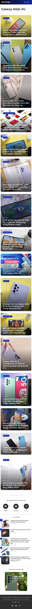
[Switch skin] (25, 2)
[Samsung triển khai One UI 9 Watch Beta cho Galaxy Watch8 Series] (5, 551)
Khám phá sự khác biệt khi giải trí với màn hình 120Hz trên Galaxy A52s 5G (15, 151)
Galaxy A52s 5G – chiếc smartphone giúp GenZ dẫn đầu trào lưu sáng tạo (16, 103)
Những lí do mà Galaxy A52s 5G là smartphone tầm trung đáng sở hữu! (16, 306)
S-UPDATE (16, 599)
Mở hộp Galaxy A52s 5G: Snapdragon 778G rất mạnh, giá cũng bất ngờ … (15, 330)
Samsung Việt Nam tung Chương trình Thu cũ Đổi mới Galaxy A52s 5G (14, 271)
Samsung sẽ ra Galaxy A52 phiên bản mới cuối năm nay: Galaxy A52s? (15, 485)
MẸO (18, 602)
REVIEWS (14, 602)
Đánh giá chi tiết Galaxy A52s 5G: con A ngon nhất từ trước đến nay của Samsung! (15, 245)
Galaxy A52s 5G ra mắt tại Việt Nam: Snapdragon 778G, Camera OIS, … (15, 401)
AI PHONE (26, 599)
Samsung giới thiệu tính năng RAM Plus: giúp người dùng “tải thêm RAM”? (15, 425)
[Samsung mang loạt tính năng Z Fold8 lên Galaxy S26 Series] (5, 524)
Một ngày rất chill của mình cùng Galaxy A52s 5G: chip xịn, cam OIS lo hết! (16, 187)
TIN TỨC (21, 599)
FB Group (10, 599)
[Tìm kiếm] (27, 2)
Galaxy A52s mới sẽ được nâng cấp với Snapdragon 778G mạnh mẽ (15, 450)
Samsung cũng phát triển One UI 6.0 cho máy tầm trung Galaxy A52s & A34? (15, 32)
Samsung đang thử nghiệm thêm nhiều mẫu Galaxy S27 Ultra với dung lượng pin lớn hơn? (20, 558)
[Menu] (30, 2)
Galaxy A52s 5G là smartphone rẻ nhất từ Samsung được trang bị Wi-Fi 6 (16, 364)
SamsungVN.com (26, 597)
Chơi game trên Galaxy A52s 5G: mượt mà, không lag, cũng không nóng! (16, 222)
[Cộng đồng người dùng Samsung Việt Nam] (7, 2)
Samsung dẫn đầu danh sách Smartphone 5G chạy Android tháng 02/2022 (15, 67)
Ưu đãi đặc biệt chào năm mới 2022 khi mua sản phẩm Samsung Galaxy (15, 127)
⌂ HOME (5, 599)
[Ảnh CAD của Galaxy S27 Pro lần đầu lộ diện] (5, 533)
